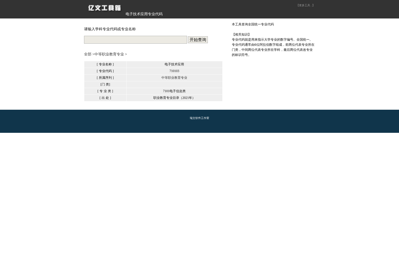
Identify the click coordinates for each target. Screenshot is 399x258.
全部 (87, 54)
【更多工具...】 (305, 5)
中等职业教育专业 (109, 54)
